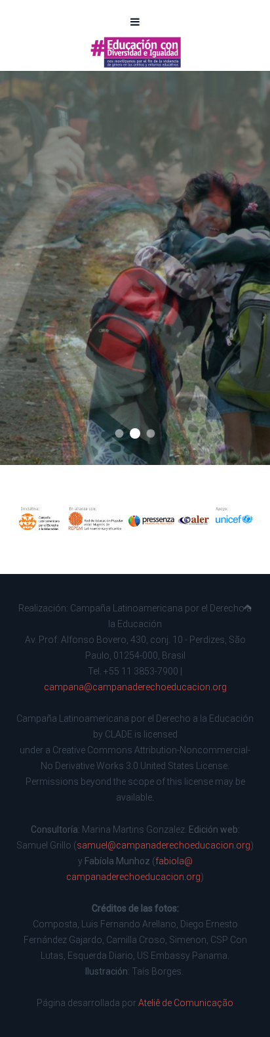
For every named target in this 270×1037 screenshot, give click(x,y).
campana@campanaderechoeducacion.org (135, 687)
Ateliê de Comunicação (185, 1003)
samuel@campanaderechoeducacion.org (163, 845)
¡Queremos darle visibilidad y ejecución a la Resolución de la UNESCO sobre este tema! (119, 434)
